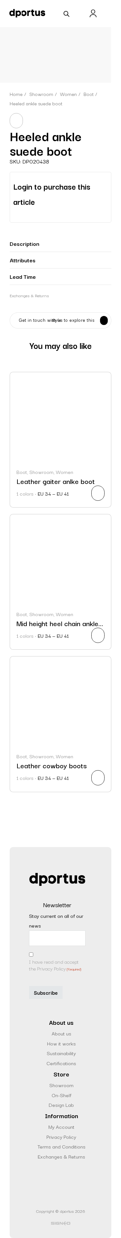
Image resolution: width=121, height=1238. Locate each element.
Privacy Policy (61, 1136)
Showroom (61, 1085)
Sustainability (61, 1053)
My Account (61, 1126)
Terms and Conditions (61, 1146)
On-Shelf (61, 1095)
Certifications (61, 1063)
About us (61, 1033)
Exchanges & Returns (29, 295)
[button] (60, 244)
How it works (61, 1043)
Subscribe (46, 992)
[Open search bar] (66, 13)
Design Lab (61, 1104)
